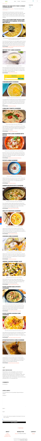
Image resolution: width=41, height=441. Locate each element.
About (15, 1)
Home (3, 3)
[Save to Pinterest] (1, 219)
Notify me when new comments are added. (10, 420)
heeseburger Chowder (12, 105)
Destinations (23, 1)
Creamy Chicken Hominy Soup (13, 284)
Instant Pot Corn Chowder (12, 72)
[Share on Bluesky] (1, 224)
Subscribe (21, 78)
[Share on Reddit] (1, 222)
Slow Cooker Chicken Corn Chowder (14, 337)
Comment (4, 395)
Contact (18, 1)
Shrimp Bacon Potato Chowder (13, 208)
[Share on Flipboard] (1, 220)
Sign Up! (16, 433)
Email (4, 411)
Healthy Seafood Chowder (12, 233)
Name (4, 408)
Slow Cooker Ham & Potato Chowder (14, 310)
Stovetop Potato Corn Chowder (13, 362)
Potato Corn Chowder (12, 183)
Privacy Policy (7, 434)
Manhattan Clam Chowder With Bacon (14, 157)
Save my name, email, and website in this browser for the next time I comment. (14, 417)
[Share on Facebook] (1, 217)
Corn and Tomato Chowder (13, 131)
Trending (6, 3)
